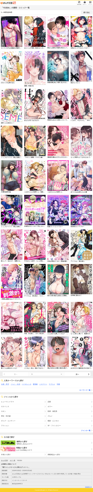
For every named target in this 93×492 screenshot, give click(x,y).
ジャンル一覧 (86, 430)
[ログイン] (85, 2)
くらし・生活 (15, 384)
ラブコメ (52, 384)
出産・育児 (5, 384)
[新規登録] (79, 2)
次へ (77, 374)
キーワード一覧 (85, 390)
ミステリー (43, 384)
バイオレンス (26, 384)
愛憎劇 (35, 384)
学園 (58, 384)
